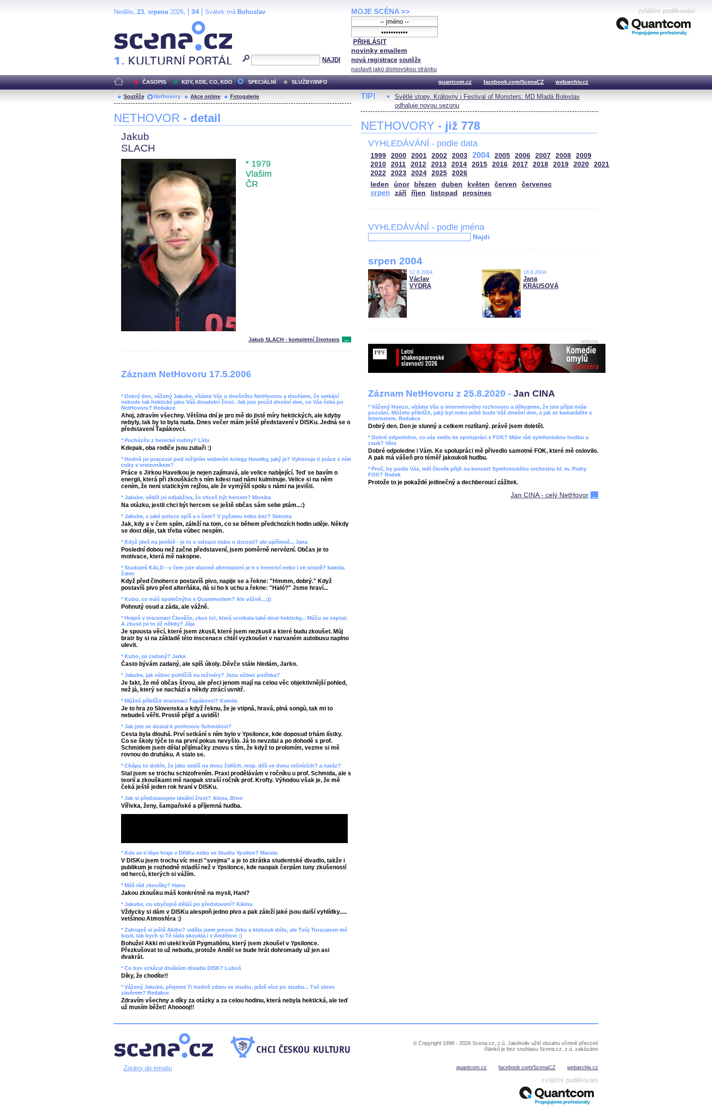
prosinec (477, 193)
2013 (439, 164)
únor (401, 184)
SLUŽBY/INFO (309, 82)
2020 (581, 164)
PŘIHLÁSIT (370, 42)
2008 (563, 155)
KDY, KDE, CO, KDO (207, 82)
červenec (537, 184)
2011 (398, 164)
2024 (419, 173)
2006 (522, 155)
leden (380, 184)
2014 (459, 164)
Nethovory (167, 96)
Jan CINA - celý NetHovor (549, 495)
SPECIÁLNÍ (262, 82)
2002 (439, 155)
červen (506, 184)
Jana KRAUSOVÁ (540, 282)
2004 (481, 155)
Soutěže (134, 96)
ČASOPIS (154, 82)
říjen (418, 193)
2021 (601, 164)
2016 (500, 164)
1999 (378, 155)
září (400, 193)
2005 (502, 155)
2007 (543, 155)
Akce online (205, 96)
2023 (398, 173)
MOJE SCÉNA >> (380, 11)
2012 (418, 164)
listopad (444, 193)
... (346, 339)
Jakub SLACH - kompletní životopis (294, 339)
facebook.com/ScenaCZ (513, 82)
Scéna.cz (130, 25)
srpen (380, 192)
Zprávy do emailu (148, 1068)
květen (478, 184)
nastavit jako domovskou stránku (394, 69)
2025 (439, 173)
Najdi (481, 237)
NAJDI (331, 59)
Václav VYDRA (420, 282)
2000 (398, 155)
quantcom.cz (455, 82)
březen (425, 184)
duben (452, 184)
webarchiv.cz (572, 82)
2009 (583, 155)
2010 (378, 164)
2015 (479, 164)
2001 (419, 155)
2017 (520, 164)
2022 (378, 173)
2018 (540, 164)
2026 (459, 173)
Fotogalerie (244, 96)
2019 (561, 164)
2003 (459, 155)
